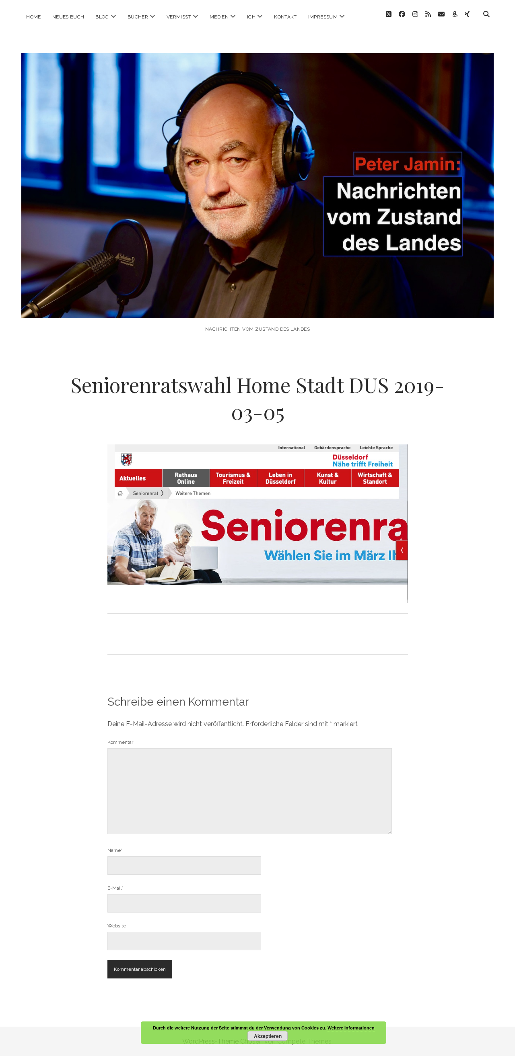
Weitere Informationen (351, 1028)
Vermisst (179, 17)
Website (116, 926)
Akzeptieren (268, 1036)
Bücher (138, 17)
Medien (219, 17)
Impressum (323, 17)
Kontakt (285, 17)
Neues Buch (68, 17)
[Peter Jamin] (257, 307)
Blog (102, 17)
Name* (114, 850)
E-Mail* (115, 888)
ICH (251, 17)
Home (33, 17)
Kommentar (120, 742)
